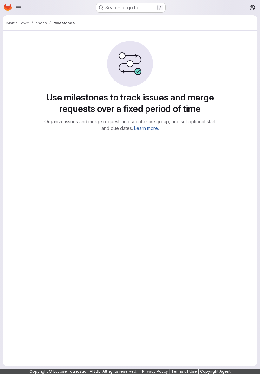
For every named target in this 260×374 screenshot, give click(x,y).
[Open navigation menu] (19, 8)
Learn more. (146, 128)
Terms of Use (184, 371)
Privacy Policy (155, 371)
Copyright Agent (215, 371)
